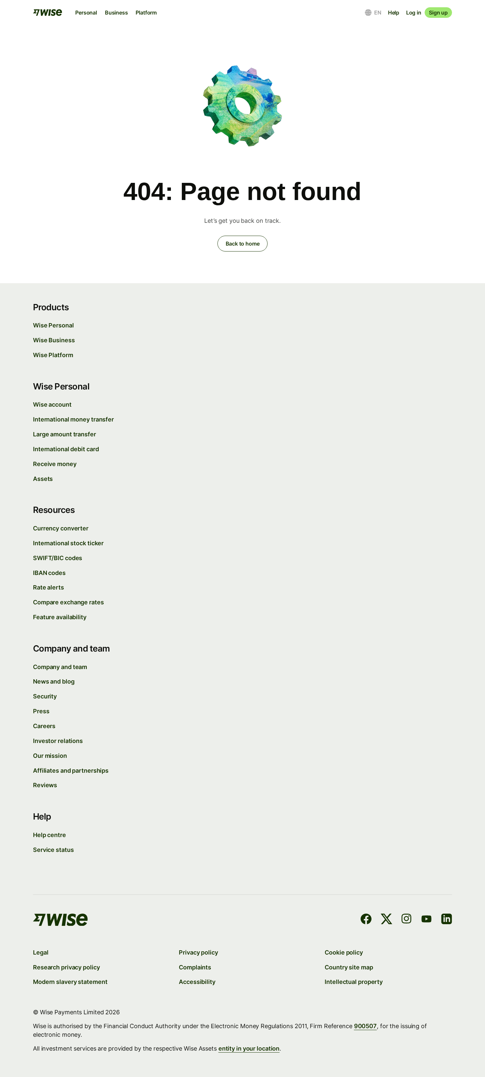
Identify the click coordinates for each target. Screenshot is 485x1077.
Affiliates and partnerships (71, 770)
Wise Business (54, 340)
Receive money (55, 463)
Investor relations (58, 740)
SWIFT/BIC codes (57, 558)
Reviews (45, 785)
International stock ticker (68, 543)
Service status (53, 849)
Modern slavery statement (70, 981)
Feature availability (59, 617)
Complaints (195, 967)
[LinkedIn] (446, 920)
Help (393, 12)
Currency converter (60, 528)
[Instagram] (406, 920)
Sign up (438, 12)
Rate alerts (48, 587)
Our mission (50, 755)
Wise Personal (53, 325)
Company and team (60, 666)
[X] (386, 920)
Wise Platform (53, 355)
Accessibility (197, 981)
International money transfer (73, 419)
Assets (43, 478)
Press (41, 711)
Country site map (349, 967)
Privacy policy (198, 952)
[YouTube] (426, 920)
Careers (44, 726)
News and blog (54, 681)
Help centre (49, 834)
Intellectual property (354, 981)
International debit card (66, 449)
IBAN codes (49, 572)
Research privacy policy (66, 967)
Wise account (52, 404)
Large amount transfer (64, 434)
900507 (365, 1026)
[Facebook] (366, 920)
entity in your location (249, 1048)
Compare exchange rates (68, 602)
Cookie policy (344, 952)
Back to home (243, 243)
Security (45, 696)
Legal (40, 952)
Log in (413, 12)
